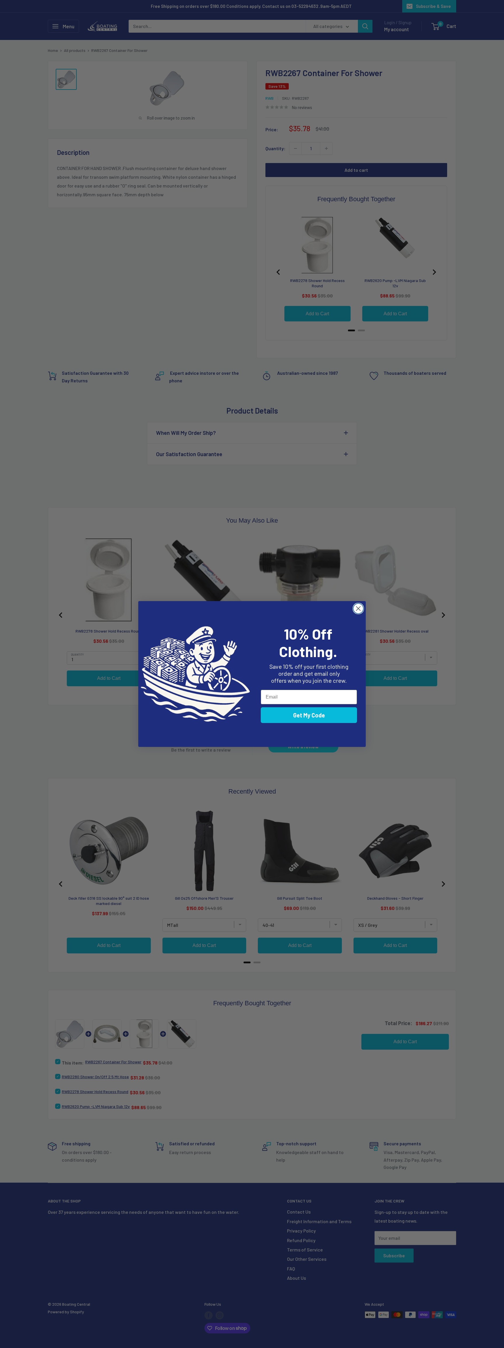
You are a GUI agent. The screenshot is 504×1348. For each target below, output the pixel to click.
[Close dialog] (358, 608)
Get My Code (309, 715)
